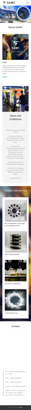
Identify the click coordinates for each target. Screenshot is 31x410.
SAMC (20, 407)
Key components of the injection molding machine (15, 225)
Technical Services (11, 313)
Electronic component (12, 284)
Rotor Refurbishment (12, 254)
